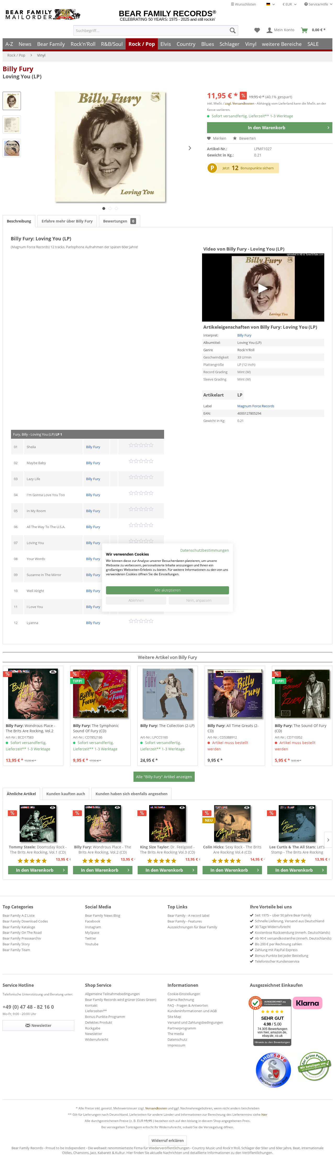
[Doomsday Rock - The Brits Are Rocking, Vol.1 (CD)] (38, 823)
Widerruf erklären (168, 1140)
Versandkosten (156, 1108)
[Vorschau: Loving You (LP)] (12, 101)
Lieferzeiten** (96, 1010)
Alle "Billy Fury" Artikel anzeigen (164, 776)
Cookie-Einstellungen (184, 993)
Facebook (92, 921)
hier (264, 1114)
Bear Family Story (16, 944)
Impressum (176, 1045)
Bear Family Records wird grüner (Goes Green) (120, 999)
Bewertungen (118, 221)
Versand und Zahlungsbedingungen (195, 1022)
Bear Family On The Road (22, 932)
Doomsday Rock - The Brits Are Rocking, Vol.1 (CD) (38, 849)
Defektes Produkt (98, 1022)
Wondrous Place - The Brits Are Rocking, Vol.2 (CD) (30, 728)
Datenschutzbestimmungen (204, 549)
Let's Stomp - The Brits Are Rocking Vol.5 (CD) (297, 849)
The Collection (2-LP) (167, 725)
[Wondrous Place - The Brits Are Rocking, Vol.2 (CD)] (33, 694)
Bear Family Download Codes (25, 921)
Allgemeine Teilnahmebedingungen (112, 993)
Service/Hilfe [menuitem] (318, 4)
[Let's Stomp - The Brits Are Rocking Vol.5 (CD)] (297, 823)
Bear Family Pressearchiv (22, 938)
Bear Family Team (16, 949)
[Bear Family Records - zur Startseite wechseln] (44, 14)
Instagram (93, 927)
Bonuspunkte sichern (257, 168)
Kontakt (91, 1005)
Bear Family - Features (185, 921)
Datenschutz (177, 1039)
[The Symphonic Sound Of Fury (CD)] (100, 694)
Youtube (91, 944)
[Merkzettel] (257, 30)
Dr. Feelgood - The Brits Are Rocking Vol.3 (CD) (167, 849)
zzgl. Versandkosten (239, 103)
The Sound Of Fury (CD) (300, 728)
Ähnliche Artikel (21, 793)
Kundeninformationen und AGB (192, 1010)
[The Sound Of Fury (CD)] (302, 694)
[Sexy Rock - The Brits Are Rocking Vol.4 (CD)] (232, 823)
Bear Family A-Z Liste (19, 915)
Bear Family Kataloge (19, 927)
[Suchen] (232, 30)
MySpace (92, 932)
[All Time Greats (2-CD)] (235, 694)
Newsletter (93, 1033)
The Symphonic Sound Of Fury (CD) (96, 728)
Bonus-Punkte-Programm (105, 1016)
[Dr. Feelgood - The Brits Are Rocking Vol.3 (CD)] (167, 823)
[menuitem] (155, 30)
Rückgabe (92, 1028)
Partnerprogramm (182, 1028)
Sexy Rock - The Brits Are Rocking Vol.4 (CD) (232, 849)
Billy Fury (18, 69)
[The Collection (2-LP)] (167, 694)
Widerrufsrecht (96, 1039)
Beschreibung (19, 221)
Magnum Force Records (255, 406)
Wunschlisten (245, 4)
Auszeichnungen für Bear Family (192, 927)
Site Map (174, 1016)
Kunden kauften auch (65, 793)
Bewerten (247, 138)
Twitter (90, 938)
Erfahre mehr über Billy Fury (67, 221)
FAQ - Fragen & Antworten (188, 1005)
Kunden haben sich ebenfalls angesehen (132, 793)
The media (176, 1033)
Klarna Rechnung (181, 999)
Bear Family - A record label (188, 915)
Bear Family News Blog (102, 915)
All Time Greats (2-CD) (233, 728)
